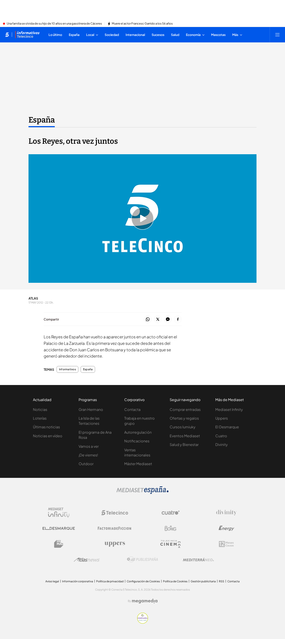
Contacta (132, 409)
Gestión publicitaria (203, 581)
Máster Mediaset (138, 463)
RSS (221, 581)
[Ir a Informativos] (27, 34)
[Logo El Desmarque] (59, 528)
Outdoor (86, 463)
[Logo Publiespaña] (142, 559)
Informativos (67, 369)
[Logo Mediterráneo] (198, 559)
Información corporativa (77, 581)
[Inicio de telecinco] (7, 34)
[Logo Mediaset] (142, 492)
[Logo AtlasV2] (87, 560)
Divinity (221, 444)
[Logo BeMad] (58, 543)
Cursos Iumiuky (182, 427)
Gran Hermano (91, 409)
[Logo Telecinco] (114, 512)
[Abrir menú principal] (277, 34)
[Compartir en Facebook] (178, 319)
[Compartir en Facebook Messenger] (168, 319)
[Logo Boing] (171, 528)
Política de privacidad (110, 581)
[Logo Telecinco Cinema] (170, 544)
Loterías (40, 418)
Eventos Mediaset (185, 435)
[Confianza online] (142, 622)
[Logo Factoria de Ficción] (115, 528)
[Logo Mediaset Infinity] (58, 512)
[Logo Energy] (226, 528)
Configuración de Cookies (143, 581)
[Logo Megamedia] (144, 601)
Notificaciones (136, 441)
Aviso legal (52, 581)
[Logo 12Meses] (226, 544)
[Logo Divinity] (226, 512)
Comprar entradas (185, 409)
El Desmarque (227, 427)
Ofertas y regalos (184, 418)
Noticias (40, 409)
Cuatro (221, 435)
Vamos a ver (89, 446)
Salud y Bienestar (184, 444)
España (41, 120)
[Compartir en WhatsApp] (148, 319)
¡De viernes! (88, 455)
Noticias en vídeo (47, 435)
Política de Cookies (175, 581)
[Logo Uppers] (114, 543)
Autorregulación (138, 432)
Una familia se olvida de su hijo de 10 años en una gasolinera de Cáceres (54, 23)
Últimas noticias (46, 427)
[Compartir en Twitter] (158, 319)
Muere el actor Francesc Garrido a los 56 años (142, 23)
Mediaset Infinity (229, 409)
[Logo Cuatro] (170, 512)
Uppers (221, 418)
